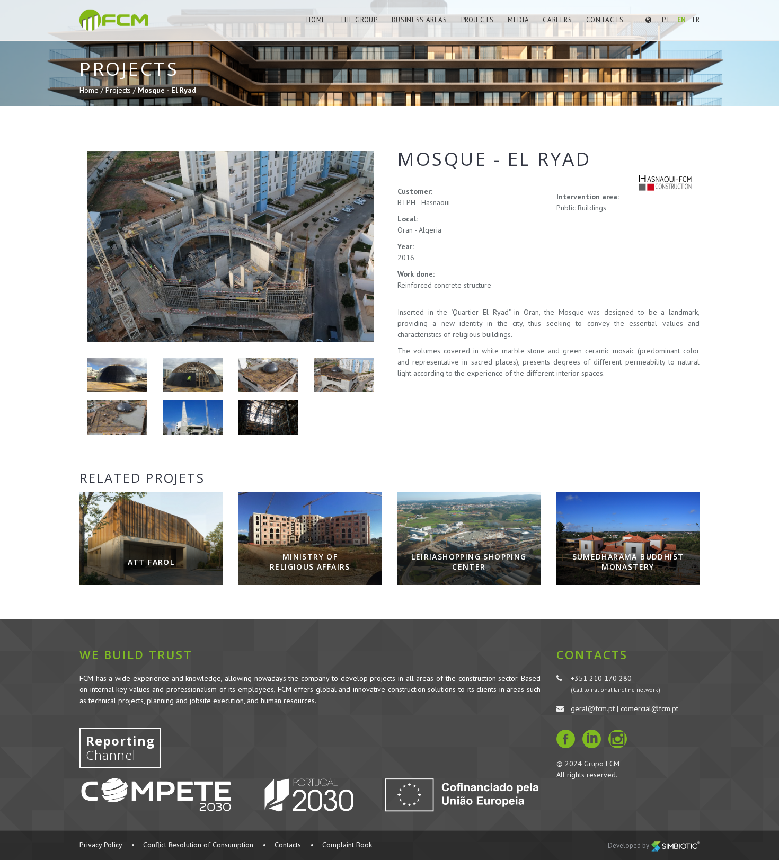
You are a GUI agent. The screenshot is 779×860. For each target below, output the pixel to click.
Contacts (605, 19)
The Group (359, 19)
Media (518, 19)
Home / (92, 90)
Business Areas (419, 19)
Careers (557, 19)
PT (666, 19)
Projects (477, 19)
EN (681, 19)
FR (696, 19)
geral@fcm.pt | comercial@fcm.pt (624, 708)
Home (316, 19)
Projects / (121, 90)
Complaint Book (347, 844)
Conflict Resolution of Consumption (198, 844)
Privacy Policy (100, 844)
